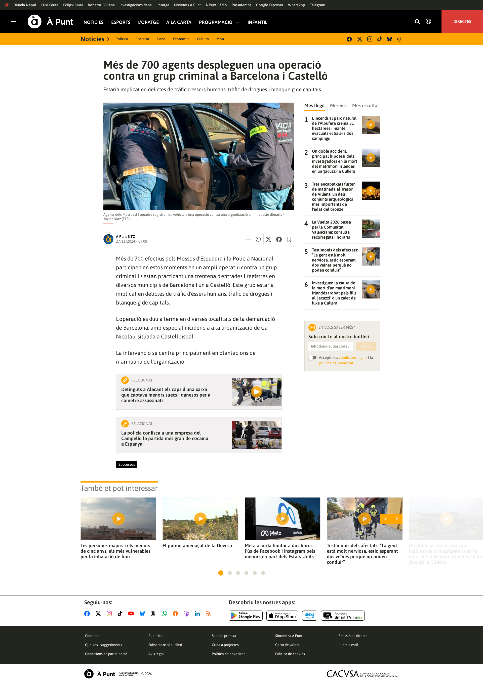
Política (121, 39)
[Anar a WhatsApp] (165, 614)
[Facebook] (349, 39)
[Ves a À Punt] (50, 21)
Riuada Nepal (25, 5)
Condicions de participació (106, 654)
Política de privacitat (228, 654)
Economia (181, 39)
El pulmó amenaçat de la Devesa (197, 545)
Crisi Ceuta (49, 5)
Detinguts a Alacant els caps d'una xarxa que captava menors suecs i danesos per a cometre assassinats (165, 394)
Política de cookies (290, 654)
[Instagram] (369, 38)
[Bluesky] (389, 39)
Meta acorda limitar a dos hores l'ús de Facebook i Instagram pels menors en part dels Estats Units (280, 551)
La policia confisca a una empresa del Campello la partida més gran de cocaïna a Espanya (164, 438)
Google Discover (269, 5)
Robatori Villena (101, 5)
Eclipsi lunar (73, 5)
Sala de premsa (224, 636)
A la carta (178, 22)
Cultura (203, 39)
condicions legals (353, 357)
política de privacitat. (336, 363)
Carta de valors (287, 645)
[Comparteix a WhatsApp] (258, 239)
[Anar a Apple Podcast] (187, 614)
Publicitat (156, 636)
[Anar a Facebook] (88, 614)
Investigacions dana (135, 5)
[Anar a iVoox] (176, 614)
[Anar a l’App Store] (282, 616)
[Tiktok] (379, 38)
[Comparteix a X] (269, 239)
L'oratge (162, 5)
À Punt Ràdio (216, 5)
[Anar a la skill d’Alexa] (309, 616)
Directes (462, 21)
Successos (126, 464)
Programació (215, 22)
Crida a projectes (225, 645)
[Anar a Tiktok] (121, 614)
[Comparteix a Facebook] (279, 239)
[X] (359, 39)
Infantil (257, 22)
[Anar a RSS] (210, 614)
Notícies (94, 22)
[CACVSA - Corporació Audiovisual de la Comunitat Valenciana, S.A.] (362, 673)
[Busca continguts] (417, 22)
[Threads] (400, 39)
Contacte (92, 636)
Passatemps (241, 5)
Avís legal (156, 654)
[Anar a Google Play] (246, 616)
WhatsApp (296, 5)
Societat (142, 39)
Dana (161, 39)
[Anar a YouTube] (132, 614)
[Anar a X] (99, 614)
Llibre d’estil (348, 645)
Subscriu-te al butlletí (165, 645)
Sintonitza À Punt (288, 636)
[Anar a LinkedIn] (198, 614)
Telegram (317, 5)
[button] (220, 573)
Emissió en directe (353, 636)
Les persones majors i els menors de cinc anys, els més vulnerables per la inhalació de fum (115, 551)
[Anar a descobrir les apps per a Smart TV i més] (343, 616)
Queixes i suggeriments (103, 645)
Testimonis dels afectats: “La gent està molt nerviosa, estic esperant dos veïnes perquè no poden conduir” (362, 554)
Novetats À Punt (187, 5)
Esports (121, 22)
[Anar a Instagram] (110, 614)
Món (220, 39)
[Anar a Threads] (154, 614)
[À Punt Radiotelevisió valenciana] (111, 673)
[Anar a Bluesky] (143, 614)
